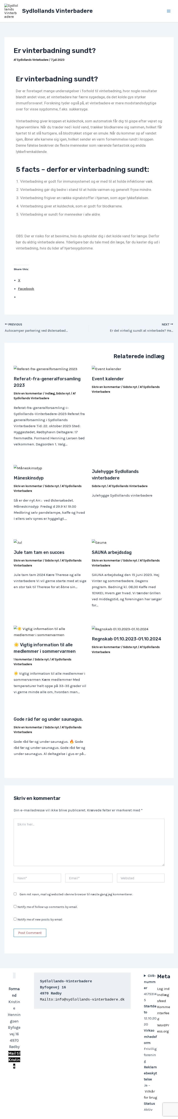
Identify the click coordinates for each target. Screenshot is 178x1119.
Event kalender (108, 378)
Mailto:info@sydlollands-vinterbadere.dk (82, 1000)
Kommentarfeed (163, 1013)
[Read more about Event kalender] (106, 368)
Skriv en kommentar (28, 393)
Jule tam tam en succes (39, 552)
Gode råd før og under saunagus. (48, 719)
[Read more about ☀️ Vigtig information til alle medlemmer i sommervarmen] (50, 631)
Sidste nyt (63, 393)
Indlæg (50, 393)
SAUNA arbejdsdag (112, 552)
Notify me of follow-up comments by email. (47, 907)
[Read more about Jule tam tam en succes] (18, 542)
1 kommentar (23, 659)
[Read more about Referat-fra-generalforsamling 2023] (45, 368)
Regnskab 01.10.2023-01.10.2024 (126, 639)
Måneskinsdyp (29, 478)
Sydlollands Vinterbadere (57, 11)
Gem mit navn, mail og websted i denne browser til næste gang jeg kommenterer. (76, 894)
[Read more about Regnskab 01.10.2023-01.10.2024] (120, 629)
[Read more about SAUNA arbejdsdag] (99, 542)
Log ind (163, 988)
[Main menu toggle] (169, 11)
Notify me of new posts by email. (40, 919)
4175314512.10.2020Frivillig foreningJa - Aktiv (150, 1042)
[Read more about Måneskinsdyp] (28, 467)
